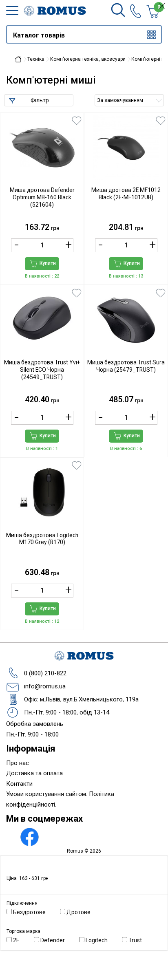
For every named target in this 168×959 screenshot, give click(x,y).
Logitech (100, 940)
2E (20, 940)
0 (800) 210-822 (45, 673)
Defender (56, 940)
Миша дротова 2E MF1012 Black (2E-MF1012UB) (126, 194)
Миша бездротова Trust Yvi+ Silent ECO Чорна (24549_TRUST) (42, 369)
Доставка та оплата (34, 773)
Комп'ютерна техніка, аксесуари (88, 59)
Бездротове (33, 912)
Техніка (35, 59)
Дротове (82, 912)
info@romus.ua (45, 686)
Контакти (19, 783)
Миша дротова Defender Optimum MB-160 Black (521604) (42, 197)
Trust (138, 940)
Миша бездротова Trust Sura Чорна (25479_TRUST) (126, 366)
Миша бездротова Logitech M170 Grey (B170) (42, 539)
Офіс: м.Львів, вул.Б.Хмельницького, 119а (81, 699)
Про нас (17, 763)
